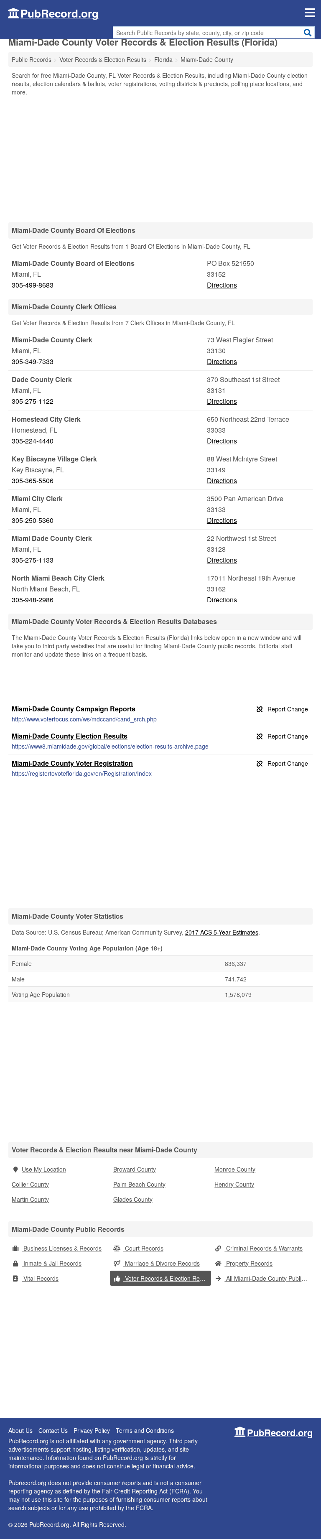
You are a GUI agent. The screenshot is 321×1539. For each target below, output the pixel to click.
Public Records (31, 59)
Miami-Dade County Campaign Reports (73, 708)
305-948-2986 (33, 599)
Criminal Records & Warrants (263, 1248)
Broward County (134, 1169)
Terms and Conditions (145, 1430)
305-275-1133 (33, 560)
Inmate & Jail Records (52, 1263)
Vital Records (40, 1278)
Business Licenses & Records (62, 1248)
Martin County (30, 1199)
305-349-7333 (33, 361)
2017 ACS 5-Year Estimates (221, 932)
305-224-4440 (33, 441)
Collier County (30, 1184)
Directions (222, 285)
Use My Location (44, 1169)
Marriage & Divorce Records (161, 1263)
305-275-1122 (33, 401)
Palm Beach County (139, 1184)
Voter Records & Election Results (167, 1278)
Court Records (143, 1248)
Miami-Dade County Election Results (69, 736)
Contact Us (53, 1430)
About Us (20, 1430)
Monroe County (234, 1169)
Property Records (248, 1263)
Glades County (133, 1199)
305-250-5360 (33, 520)
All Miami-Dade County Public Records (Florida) (268, 1278)
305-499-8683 (33, 285)
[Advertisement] (160, 158)
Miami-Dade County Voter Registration (72, 763)
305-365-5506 (33, 480)
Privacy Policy (92, 1430)
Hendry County (234, 1184)
